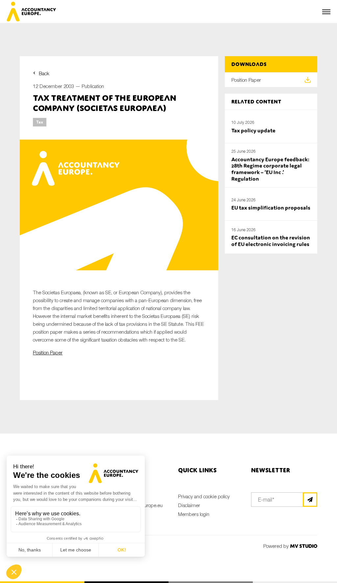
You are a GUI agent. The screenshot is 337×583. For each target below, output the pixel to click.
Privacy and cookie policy (204, 496)
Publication (93, 86)
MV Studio (303, 546)
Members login (193, 514)
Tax (39, 122)
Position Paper (48, 352)
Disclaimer (189, 505)
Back (44, 73)
